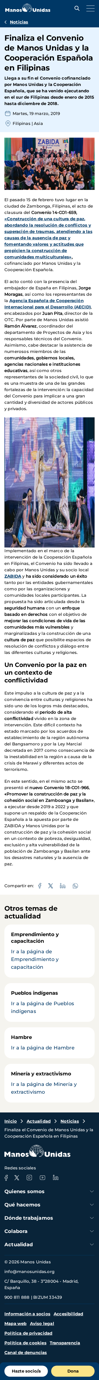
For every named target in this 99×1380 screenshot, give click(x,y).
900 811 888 (16, 1297)
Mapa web (15, 1323)
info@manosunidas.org (29, 1271)
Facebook (6, 1178)
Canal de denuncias (25, 1352)
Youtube (42, 1177)
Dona (73, 1371)
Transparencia (65, 1342)
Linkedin (55, 1177)
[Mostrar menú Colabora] (92, 1231)
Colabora (16, 1231)
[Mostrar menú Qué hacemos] (92, 1204)
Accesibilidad (68, 1313)
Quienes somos (24, 1191)
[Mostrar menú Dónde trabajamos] (92, 1218)
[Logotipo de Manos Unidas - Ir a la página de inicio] (27, 10)
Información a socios (27, 1313)
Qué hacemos (22, 1205)
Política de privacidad (28, 1333)
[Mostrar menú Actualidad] (92, 1244)
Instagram (29, 1177)
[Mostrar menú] (89, 8)
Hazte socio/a (26, 1371)
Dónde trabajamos (28, 1218)
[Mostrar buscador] (75, 8)
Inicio (10, 1121)
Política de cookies (25, 1342)
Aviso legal (42, 1323)
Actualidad (39, 1121)
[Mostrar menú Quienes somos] (92, 1191)
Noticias (19, 22)
